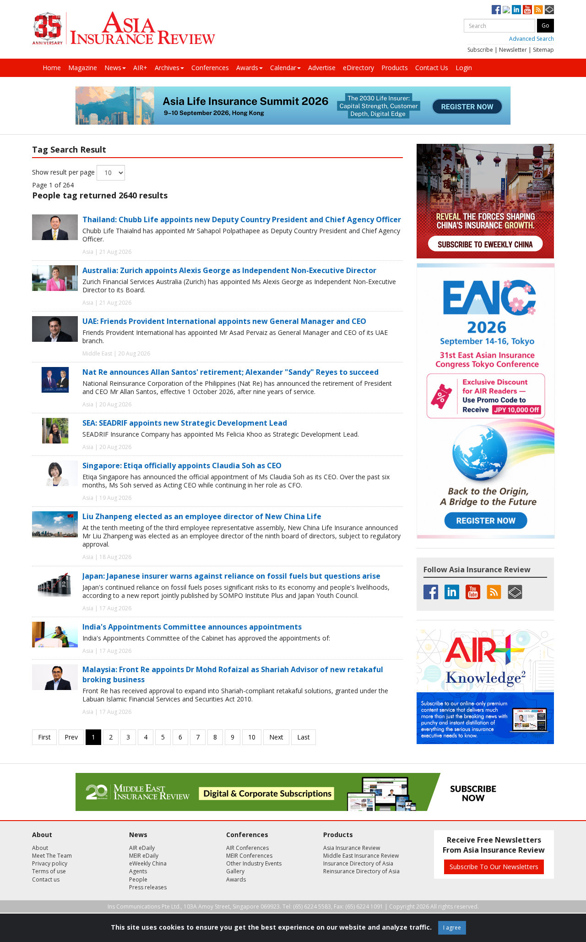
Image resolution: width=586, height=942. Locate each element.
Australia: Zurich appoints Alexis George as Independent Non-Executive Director (229, 270)
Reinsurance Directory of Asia (361, 871)
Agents (138, 871)
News (112, 67)
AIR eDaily (142, 848)
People (138, 879)
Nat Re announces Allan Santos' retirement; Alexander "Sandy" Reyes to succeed (230, 372)
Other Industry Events (254, 863)
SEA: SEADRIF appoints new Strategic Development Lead (184, 423)
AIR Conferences (247, 848)
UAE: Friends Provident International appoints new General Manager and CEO (224, 321)
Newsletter (513, 50)
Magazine (82, 67)
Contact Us (431, 67)
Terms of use (49, 871)
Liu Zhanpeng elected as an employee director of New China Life (201, 516)
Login (464, 67)
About (40, 848)
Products (394, 67)
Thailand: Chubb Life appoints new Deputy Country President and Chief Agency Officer (241, 219)
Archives (167, 67)
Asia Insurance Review (351, 848)
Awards (247, 67)
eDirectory (358, 67)
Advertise (322, 67)
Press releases (148, 887)
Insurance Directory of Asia (358, 863)
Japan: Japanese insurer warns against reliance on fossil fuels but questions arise (231, 576)
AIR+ (140, 67)
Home (52, 67)
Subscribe (480, 50)
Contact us (46, 879)
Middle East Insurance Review (361, 856)
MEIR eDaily (143, 856)
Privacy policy (49, 863)
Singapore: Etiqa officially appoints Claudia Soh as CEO (182, 465)
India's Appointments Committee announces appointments (192, 627)
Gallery (235, 871)
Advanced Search (531, 39)
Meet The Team (52, 856)
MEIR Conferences (249, 856)
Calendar (283, 67)
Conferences (210, 67)
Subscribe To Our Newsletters (494, 866)
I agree (452, 927)
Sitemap (543, 50)
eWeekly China (148, 863)
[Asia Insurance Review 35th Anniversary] (123, 28)
